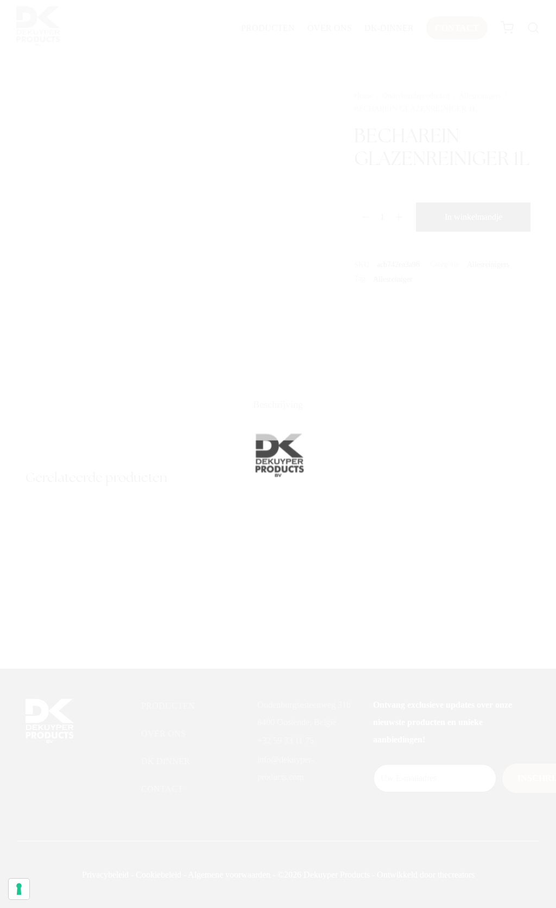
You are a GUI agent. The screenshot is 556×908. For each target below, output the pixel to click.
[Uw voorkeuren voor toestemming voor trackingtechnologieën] (19, 889)
